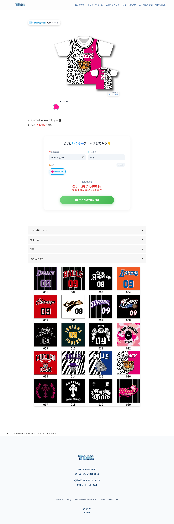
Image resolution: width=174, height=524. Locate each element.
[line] (90, 509)
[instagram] (84, 509)
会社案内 (59, 499)
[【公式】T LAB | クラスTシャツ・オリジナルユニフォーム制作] (20, 5)
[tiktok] (87, 509)
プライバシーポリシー (109, 499)
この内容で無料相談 (89, 200)
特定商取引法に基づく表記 (85, 499)
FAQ (69, 499)
